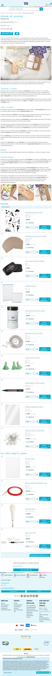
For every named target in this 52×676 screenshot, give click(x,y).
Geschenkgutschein (18, 605)
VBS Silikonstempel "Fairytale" (34, 212)
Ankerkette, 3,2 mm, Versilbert (34, 333)
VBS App (28, 617)
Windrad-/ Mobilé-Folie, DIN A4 (34, 407)
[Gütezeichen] (5, 643)
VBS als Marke (4, 606)
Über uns (3, 603)
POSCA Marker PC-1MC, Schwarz (35, 383)
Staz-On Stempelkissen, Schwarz (34, 261)
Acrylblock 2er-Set (30, 286)
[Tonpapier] (12, 467)
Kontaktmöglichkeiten (44, 618)
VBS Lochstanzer (30, 509)
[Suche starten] (41, 9)
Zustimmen (45, 672)
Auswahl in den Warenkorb (39, 555)
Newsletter (16, 608)
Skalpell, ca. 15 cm (30, 532)
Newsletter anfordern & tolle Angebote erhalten (26, 563)
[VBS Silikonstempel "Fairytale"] (12, 220)
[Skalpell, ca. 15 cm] (12, 540)
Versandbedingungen (31, 607)
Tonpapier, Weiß (29, 458)
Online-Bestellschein (31, 605)
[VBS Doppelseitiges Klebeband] (12, 491)
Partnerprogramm (5, 605)
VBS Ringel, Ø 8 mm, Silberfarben (34, 430)
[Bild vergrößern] (49, 48)
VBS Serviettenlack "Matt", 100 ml (35, 310)
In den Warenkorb (44, 227)
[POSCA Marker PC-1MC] (12, 390)
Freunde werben (17, 606)
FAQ (15, 611)
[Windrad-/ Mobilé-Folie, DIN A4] (12, 414)
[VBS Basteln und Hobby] (26, 3)
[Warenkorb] (49, 5)
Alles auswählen (6, 207)
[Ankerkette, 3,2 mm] (12, 342)
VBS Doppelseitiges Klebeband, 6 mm (36, 483)
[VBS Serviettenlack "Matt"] (12, 317)
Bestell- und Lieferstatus (44, 619)
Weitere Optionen (8, 672)
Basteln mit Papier (18, 13)
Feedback (39, 591)
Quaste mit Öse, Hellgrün (32, 357)
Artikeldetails (31, 222)
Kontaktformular (13, 591)
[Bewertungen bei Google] (26, 637)
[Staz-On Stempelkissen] (12, 269)
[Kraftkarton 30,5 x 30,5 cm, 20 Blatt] (12, 244)
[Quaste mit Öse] (12, 366)
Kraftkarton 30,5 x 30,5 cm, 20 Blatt (35, 236)
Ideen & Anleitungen (9, 13)
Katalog (15, 603)
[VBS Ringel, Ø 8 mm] (12, 439)
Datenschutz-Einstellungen (32, 610)
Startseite (2, 13)
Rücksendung (29, 612)
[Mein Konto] (46, 5)
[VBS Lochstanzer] (12, 515)
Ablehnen (39, 672)
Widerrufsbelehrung (31, 609)
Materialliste (6, 34)
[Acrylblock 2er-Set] (12, 293)
